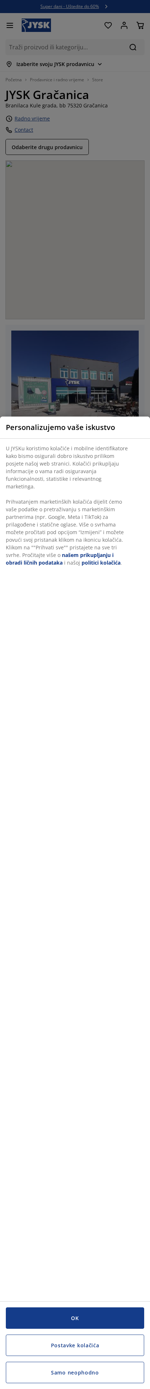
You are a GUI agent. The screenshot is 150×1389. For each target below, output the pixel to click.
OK (75, 1318)
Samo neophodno (75, 1372)
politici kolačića (101, 562)
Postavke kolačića (75, 1345)
